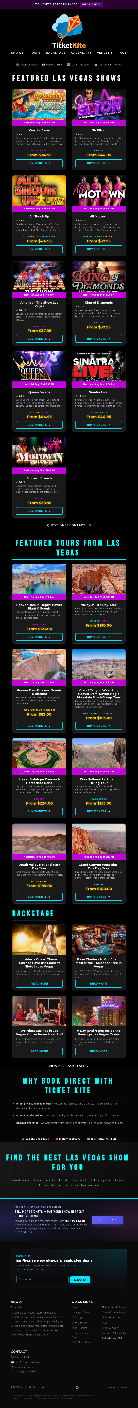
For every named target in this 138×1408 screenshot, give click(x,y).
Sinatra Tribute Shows (113, 1312)
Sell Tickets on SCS (112, 1338)
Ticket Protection (111, 1317)
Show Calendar (80, 1322)
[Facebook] (77, 1387)
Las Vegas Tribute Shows (81, 1335)
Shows (17, 52)
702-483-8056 (22, 1357)
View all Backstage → (69, 1066)
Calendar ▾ (81, 52)
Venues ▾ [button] (105, 52)
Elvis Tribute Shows (82, 1342)
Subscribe (80, 1279)
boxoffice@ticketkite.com (28, 1362)
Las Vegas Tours (80, 1312)
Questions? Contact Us (69, 525)
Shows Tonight (79, 1328)
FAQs (122, 52)
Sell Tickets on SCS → (107, 1219)
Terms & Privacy (110, 1328)
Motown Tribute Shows (114, 1307)
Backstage (56, 52)
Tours (35, 52)
